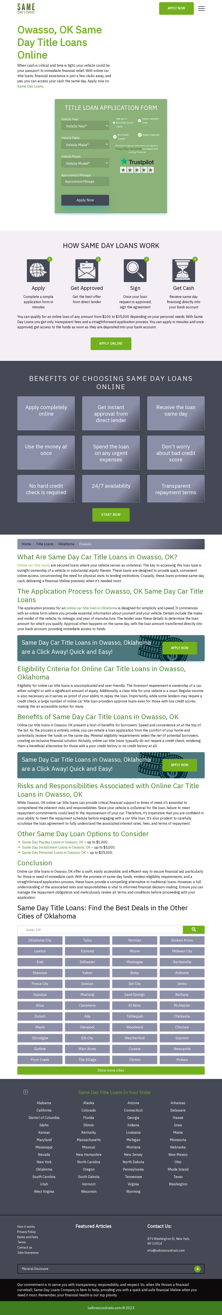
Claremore (87, 1005)
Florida (88, 1117)
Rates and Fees (27, 1237)
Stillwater (87, 962)
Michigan (133, 1140)
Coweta (135, 1049)
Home (26, 544)
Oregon (89, 1169)
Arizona (133, 1103)
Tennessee (133, 1177)
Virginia (133, 1184)
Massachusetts (89, 1140)
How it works (26, 1226)
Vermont (89, 1184)
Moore (135, 951)
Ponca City (40, 983)
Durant (39, 1016)
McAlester (182, 1005)
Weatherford (135, 1038)
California (44, 1110)
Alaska (88, 1103)
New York (44, 1162)
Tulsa (87, 940)
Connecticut (133, 1110)
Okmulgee (40, 1038)
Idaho (44, 1125)
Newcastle (182, 1049)
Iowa (178, 1125)
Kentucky (88, 1132)
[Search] (194, 930)
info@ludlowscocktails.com (166, 1250)
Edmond (87, 951)
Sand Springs (134, 994)
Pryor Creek (40, 1059)
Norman (134, 940)
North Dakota (133, 1162)
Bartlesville (182, 962)
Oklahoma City (39, 940)
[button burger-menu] (201, 8)
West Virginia (44, 1191)
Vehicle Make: (70, 138)
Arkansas (178, 1103)
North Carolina (88, 1162)
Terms (21, 1242)
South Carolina (44, 1177)
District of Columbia (44, 1117)
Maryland (44, 1140)
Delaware (178, 1110)
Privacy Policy (122, 148)
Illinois (88, 1125)
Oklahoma (66, 544)
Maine (178, 1132)
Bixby (134, 973)
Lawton (40, 951)
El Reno (135, 1005)
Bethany (182, 994)
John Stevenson (28, 1253)
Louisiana (133, 1132)
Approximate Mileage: (76, 176)
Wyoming (133, 1191)
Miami (40, 1027)
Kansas (44, 1132)
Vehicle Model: (71, 157)
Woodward (134, 1027)
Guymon (182, 1038)
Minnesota (178, 1140)
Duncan (87, 983)
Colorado (89, 1110)
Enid (40, 962)
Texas (178, 1177)
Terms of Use (136, 148)
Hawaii (178, 1117)
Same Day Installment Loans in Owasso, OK (56, 847)
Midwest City (182, 951)
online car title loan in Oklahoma (91, 608)
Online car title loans (33, 565)
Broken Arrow (182, 940)
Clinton (134, 1059)
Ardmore (182, 973)
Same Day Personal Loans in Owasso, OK (54, 852)
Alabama (44, 1103)
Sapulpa (40, 994)
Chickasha (182, 1016)
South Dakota (89, 1177)
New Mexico (178, 1154)
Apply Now (176, 8)
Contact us (24, 1247)
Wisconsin (88, 1191)
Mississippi (44, 1147)
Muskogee (134, 962)
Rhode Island (178, 1169)
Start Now (111, 514)
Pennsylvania (133, 1169)
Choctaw (182, 1027)
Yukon (87, 973)
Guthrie (40, 1049)
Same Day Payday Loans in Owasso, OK (52, 842)
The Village (87, 1059)
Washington (178, 1184)
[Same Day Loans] (26, 8)
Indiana (133, 1125)
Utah (44, 1184)
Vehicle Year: (70, 120)
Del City (135, 983)
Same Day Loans (30, 86)
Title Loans (44, 544)
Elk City (87, 1038)
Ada (87, 1016)
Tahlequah (134, 1016)
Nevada (44, 1154)
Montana (133, 1147)
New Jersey (133, 1154)
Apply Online (111, 343)
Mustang (87, 994)
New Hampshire (88, 1154)
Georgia (133, 1117)
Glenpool (87, 1027)
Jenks (182, 983)
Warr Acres (87, 1049)
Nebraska (178, 1147)
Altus (40, 1005)
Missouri (88, 1147)
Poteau (182, 1059)
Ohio (178, 1162)
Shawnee (40, 973)
